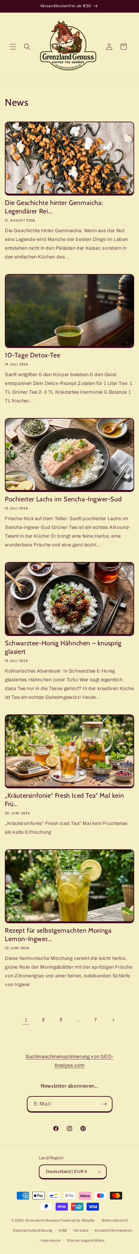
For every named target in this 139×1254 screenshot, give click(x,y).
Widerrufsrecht (115, 1220)
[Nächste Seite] (113, 1020)
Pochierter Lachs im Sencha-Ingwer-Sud (63, 499)
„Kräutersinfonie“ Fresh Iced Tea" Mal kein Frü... (64, 800)
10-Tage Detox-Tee (32, 355)
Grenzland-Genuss (42, 1220)
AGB (63, 1230)
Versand (81, 1230)
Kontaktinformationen (113, 1230)
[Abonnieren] (105, 1104)
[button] (13, 47)
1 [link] (26, 1019)
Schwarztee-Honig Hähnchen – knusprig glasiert (63, 647)
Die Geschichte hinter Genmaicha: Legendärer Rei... (54, 207)
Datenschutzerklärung (32, 1230)
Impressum (50, 1240)
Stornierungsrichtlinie (85, 1240)
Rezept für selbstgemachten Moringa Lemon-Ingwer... (58, 934)
